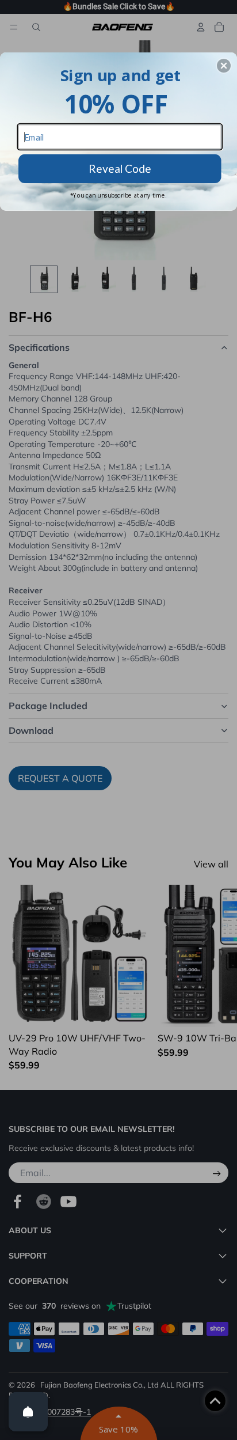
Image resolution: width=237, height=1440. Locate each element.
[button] (224, 66)
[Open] (28, 1411)
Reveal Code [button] (120, 168)
